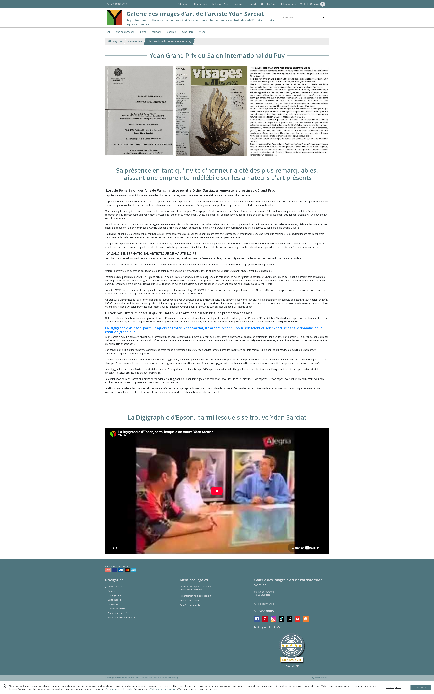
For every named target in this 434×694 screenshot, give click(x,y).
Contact (252, 4)
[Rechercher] (324, 17)
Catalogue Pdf (114, 595)
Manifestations (135, 41)
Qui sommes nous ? (117, 613)
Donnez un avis (114, 586)
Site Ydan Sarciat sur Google (121, 617)
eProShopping (171, 677)
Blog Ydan (117, 41)
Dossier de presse (116, 608)
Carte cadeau (114, 599)
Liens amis (113, 604)
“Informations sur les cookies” (120, 689)
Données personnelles (190, 605)
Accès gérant (320, 677)
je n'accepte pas (393, 687)
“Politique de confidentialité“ (163, 689)
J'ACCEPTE (421, 687)
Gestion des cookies (189, 600)
